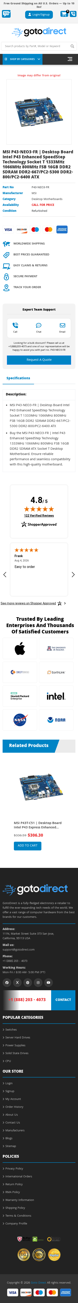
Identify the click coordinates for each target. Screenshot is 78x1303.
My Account (13, 1099)
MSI (34, 193)
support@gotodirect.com (19, 950)
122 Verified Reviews (39, 515)
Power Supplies (15, 1045)
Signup (9, 1091)
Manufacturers (14, 1131)
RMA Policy (12, 1192)
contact (63, 1000)
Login (9, 1083)
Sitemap (10, 1146)
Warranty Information (19, 1200)
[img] (39, 509)
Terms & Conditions (18, 1216)
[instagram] (38, 982)
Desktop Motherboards (47, 199)
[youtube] (48, 982)
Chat (38, 331)
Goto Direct (38, 1283)
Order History (14, 1107)
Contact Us (12, 1123)
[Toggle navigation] (70, 59)
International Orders (18, 1177)
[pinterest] (27, 982)
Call (15, 331)
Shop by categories (22, 59)
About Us (11, 1115)
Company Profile (16, 1224)
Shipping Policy (15, 1208)
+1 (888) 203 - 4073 (15, 961)
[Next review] (73, 574)
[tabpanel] (39, 807)
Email (62, 331)
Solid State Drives (16, 1053)
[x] (17, 982)
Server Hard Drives (17, 1038)
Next (72, 804)
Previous (6, 804)
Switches (11, 1030)
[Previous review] (5, 574)
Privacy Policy (14, 1169)
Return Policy (14, 1184)
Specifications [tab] (18, 378)
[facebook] (7, 982)
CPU (8, 1061)
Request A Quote (39, 360)
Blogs (8, 1138)
